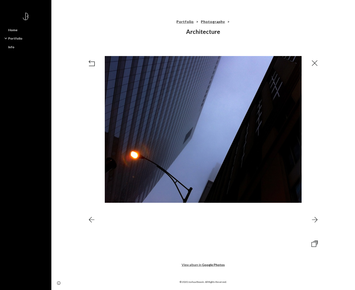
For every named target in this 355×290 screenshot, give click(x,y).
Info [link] (11, 47)
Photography (213, 21)
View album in (203, 265)
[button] (350, 6)
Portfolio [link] (15, 38)
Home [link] (12, 30)
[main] (203, 27)
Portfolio (185, 21)
